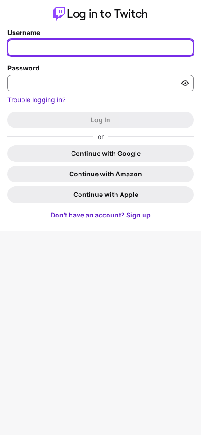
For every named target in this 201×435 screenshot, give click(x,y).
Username (23, 32)
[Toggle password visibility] (185, 83)
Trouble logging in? (36, 100)
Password (23, 68)
